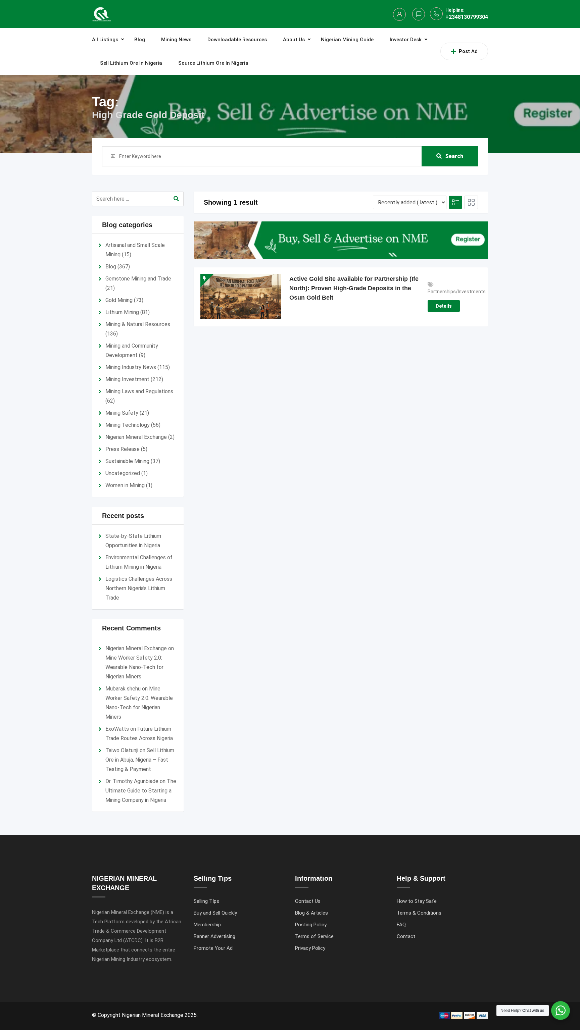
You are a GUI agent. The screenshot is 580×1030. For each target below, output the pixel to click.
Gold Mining (119, 300)
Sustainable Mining (127, 461)
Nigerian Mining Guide (347, 40)
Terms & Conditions (419, 913)
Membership (207, 925)
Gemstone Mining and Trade (138, 278)
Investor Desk (406, 40)
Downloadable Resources (237, 40)
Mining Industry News (130, 367)
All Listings (105, 40)
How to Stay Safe (417, 901)
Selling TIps (206, 901)
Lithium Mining (122, 312)
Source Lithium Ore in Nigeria (213, 63)
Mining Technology (127, 425)
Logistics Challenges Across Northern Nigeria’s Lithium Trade (138, 588)
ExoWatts (117, 729)
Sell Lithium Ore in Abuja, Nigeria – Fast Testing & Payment (139, 759)
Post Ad (468, 51)
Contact (406, 936)
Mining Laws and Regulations (139, 391)
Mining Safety (121, 413)
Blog (139, 40)
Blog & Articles (311, 913)
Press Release (122, 449)
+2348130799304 (466, 17)
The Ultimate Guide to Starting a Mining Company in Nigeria (140, 790)
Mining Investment (127, 379)
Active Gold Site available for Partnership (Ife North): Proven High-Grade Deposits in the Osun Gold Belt (354, 288)
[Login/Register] (399, 14)
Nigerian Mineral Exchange (136, 437)
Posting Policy (311, 925)
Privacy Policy (310, 948)
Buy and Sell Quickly (215, 913)
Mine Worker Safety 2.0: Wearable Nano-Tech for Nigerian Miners (134, 667)
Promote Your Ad (213, 948)
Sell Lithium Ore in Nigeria (131, 63)
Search (454, 156)
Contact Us (308, 901)
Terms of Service (314, 936)
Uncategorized (122, 473)
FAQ (401, 925)
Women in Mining (125, 485)
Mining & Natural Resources (137, 324)
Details (444, 306)
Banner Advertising (214, 936)
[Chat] (418, 14)
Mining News (176, 40)
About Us (294, 40)
